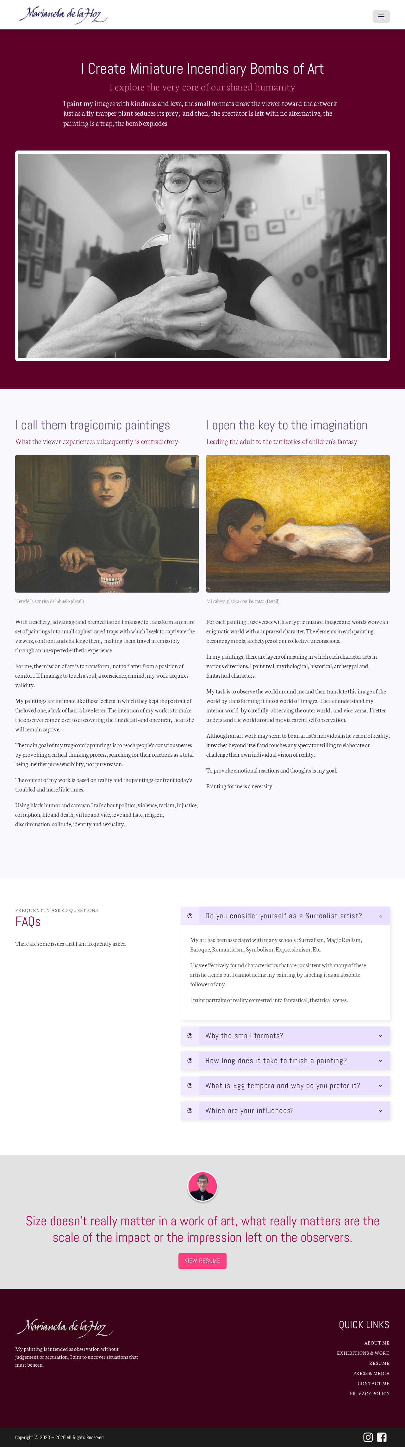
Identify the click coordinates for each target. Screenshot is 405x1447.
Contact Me (374, 1383)
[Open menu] (381, 16)
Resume (379, 1363)
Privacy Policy (370, 1393)
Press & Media (371, 1373)
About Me (377, 1342)
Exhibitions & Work (363, 1353)
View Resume (203, 1261)
